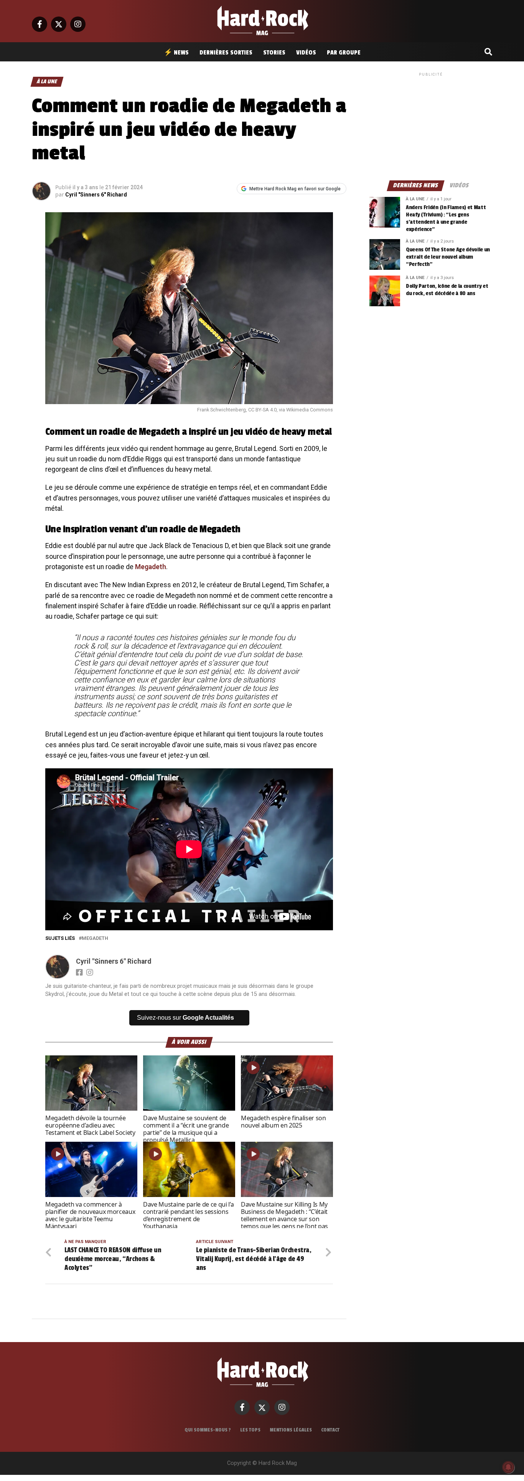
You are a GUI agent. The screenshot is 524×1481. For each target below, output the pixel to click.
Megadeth (150, 567)
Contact (330, 1430)
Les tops (250, 1430)
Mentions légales (291, 1430)
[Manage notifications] (508, 1467)
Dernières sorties (225, 52)
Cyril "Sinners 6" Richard (96, 195)
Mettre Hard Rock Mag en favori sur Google (295, 189)
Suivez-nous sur (185, 1017)
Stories (274, 52)
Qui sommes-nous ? (208, 1430)
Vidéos (306, 52)
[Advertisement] (430, 126)
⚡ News (176, 52)
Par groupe (344, 52)
